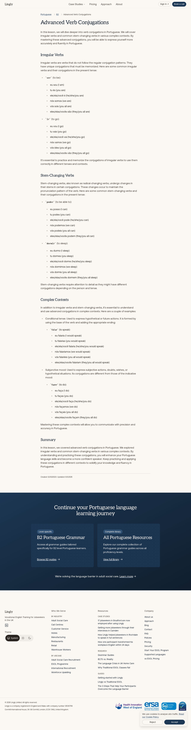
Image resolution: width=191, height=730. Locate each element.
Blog (146, 625)
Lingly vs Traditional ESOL (110, 682)
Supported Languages (154, 654)
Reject (153, 722)
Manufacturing (58, 637)
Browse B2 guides (46, 559)
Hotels (54, 633)
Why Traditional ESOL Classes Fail (114, 667)
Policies (148, 638)
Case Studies (76, 4)
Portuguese (46, 14)
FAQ (146, 633)
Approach (106, 4)
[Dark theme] (29, 638)
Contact (148, 629)
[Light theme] (23, 638)
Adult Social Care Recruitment (65, 660)
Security (148, 646)
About (119, 4)
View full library (111, 559)
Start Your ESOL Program (156, 650)
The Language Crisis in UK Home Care (116, 663)
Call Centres (57, 624)
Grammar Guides (106, 655)
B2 (57, 14)
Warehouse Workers (61, 649)
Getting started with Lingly (110, 678)
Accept (174, 722)
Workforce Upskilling (61, 672)
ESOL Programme (59, 664)
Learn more (126, 576)
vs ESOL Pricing (151, 658)
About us (148, 617)
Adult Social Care (59, 620)
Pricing (93, 4)
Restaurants (57, 641)
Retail (54, 645)
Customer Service (59, 629)
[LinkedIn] (6, 625)
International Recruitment (63, 668)
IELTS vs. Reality (105, 659)
